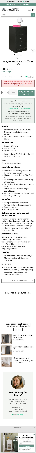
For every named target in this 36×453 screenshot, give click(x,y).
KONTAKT (17, 427)
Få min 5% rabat (26, 446)
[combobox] (18, 15)
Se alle (18, 329)
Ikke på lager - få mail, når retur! (26, 93)
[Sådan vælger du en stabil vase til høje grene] (6, 362)
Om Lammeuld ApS (17, 432)
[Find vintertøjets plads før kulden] (6, 339)
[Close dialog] (34, 434)
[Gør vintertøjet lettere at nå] (6, 350)
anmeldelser (20, 77)
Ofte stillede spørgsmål (18, 280)
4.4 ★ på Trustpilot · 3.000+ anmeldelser (19, 109)
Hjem (17, 58)
